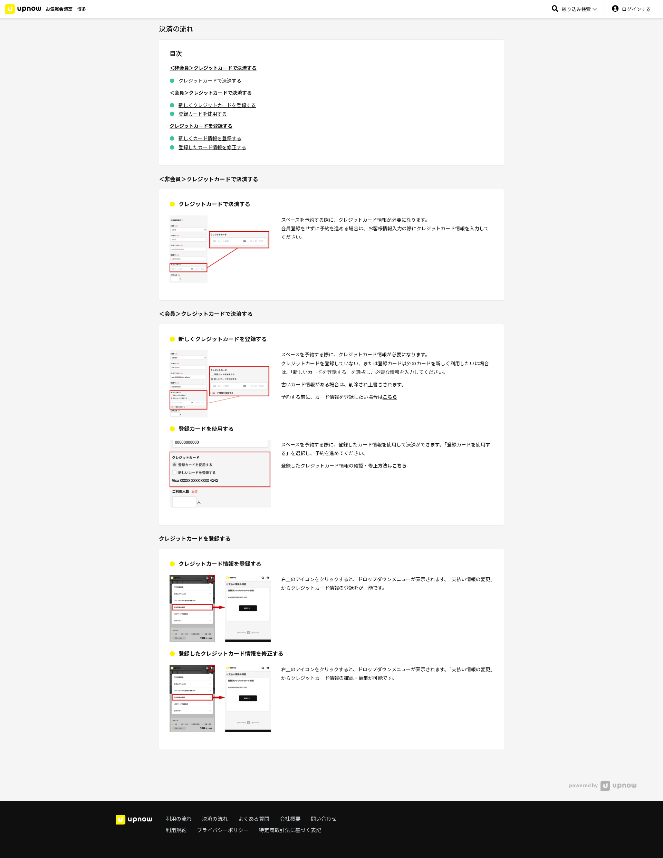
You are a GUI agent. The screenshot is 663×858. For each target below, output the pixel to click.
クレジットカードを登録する (201, 125)
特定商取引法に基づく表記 (290, 829)
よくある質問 (253, 818)
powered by (584, 785)
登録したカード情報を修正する (212, 147)
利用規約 (176, 829)
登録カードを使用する (203, 113)
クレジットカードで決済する (210, 80)
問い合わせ (324, 818)
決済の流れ (215, 818)
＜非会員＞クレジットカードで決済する (213, 67)
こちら (390, 396)
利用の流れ (179, 818)
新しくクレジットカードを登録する (217, 105)
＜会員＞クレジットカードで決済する (211, 92)
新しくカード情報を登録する (210, 138)
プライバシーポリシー (223, 829)
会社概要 (290, 818)
